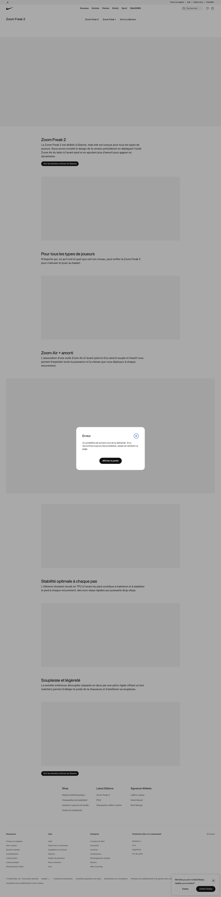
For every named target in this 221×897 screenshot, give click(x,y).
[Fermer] (136, 436)
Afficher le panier (110, 461)
